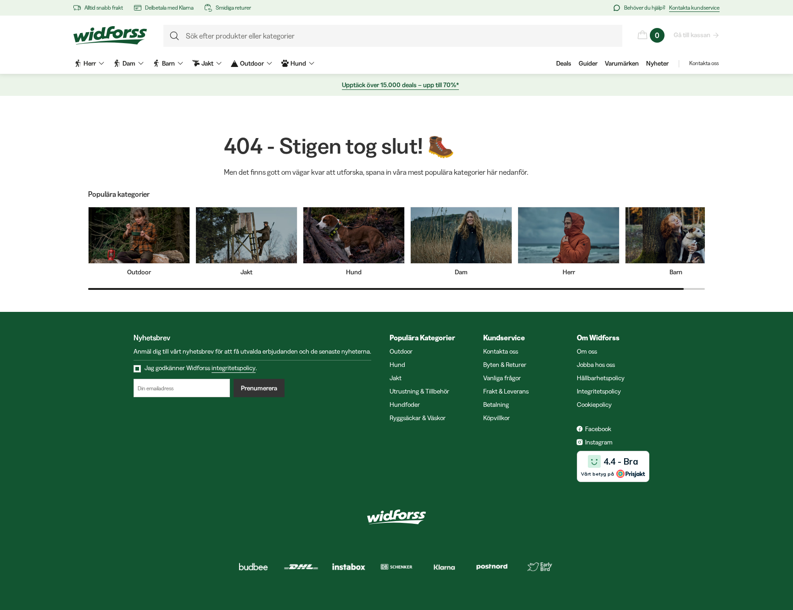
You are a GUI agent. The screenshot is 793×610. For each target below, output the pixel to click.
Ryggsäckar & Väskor (418, 418)
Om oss (587, 351)
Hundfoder (405, 404)
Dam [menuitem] (129, 63)
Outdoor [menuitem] (252, 63)
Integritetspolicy (599, 391)
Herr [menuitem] (90, 63)
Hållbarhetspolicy (601, 378)
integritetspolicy (234, 368)
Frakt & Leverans (506, 391)
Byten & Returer (504, 364)
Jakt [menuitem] (207, 63)
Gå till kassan (692, 35)
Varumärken (622, 63)
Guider (588, 63)
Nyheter (657, 63)
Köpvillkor (496, 418)
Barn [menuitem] (168, 63)
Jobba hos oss (596, 364)
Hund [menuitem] (298, 63)
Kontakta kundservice (694, 7)
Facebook (598, 429)
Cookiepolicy (594, 404)
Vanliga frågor (502, 378)
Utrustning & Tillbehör (419, 391)
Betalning (496, 404)
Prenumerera (259, 388)
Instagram (599, 442)
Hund (397, 364)
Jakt (396, 378)
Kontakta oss (704, 63)
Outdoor (401, 351)
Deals (563, 63)
